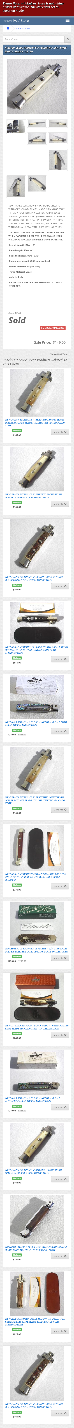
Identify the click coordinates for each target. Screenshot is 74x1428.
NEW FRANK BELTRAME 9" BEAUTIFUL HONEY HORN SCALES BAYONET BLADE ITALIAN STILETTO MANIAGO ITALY (35, 422)
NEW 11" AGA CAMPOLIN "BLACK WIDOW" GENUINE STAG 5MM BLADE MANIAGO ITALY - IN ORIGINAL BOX (37, 1027)
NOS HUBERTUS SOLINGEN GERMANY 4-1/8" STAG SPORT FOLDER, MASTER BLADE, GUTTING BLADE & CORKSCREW (36, 950)
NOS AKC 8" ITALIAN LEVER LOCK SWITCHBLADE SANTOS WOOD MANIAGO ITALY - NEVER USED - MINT (36, 1248)
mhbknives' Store (16, 20)
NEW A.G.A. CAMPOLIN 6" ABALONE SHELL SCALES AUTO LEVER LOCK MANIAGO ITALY (36, 723)
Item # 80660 (23, 28)
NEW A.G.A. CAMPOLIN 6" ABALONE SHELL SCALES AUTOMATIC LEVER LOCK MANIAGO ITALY (32, 1099)
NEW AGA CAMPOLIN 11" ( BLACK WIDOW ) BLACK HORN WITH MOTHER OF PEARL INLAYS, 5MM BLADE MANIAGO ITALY (36, 650)
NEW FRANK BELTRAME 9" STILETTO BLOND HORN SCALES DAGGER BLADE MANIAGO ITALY (33, 496)
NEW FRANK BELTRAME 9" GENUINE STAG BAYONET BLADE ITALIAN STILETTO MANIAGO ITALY (34, 578)
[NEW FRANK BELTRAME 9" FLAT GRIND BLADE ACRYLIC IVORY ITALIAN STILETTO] (37, 86)
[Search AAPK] (67, 39)
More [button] (59, 431)
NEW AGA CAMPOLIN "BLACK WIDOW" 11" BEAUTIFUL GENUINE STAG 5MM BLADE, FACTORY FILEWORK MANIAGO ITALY (35, 1321)
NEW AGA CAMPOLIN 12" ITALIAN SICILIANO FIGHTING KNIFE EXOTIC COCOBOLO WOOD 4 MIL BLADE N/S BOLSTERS (35, 877)
